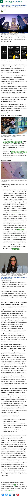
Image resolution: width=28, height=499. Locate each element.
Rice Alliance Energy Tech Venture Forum (19, 151)
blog (15, 484)
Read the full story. (4, 112)
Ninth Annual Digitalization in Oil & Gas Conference (12, 141)
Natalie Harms (6, 11)
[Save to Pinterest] (17, 495)
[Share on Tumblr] (14, 495)
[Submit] (26, 1)
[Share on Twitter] (6, 495)
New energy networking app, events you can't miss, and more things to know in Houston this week (14, 6)
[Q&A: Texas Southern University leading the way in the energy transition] (14, 263)
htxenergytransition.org (10, 490)
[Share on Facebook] (2, 495)
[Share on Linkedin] (10, 495)
